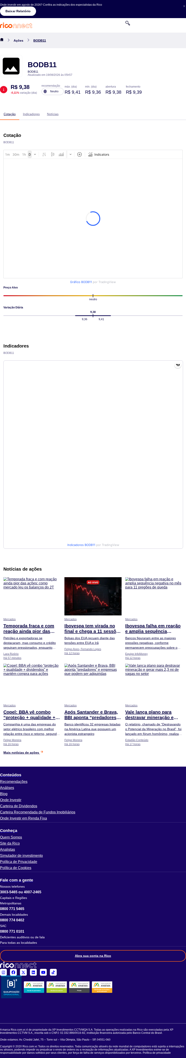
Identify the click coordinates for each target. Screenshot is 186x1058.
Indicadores (31, 114)
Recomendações (13, 782)
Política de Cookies (15, 868)
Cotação (10, 114)
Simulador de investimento (21, 856)
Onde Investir (10, 800)
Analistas (7, 849)
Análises (7, 788)
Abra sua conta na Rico (93, 956)
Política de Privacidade (18, 862)
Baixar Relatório (18, 11)
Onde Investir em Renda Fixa (23, 818)
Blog (3, 794)
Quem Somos (11, 837)
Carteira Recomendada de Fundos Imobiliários (37, 812)
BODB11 (39, 40)
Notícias (53, 114)
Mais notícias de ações (21, 752)
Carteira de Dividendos (18, 806)
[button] (93, 775)
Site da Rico (10, 843)
